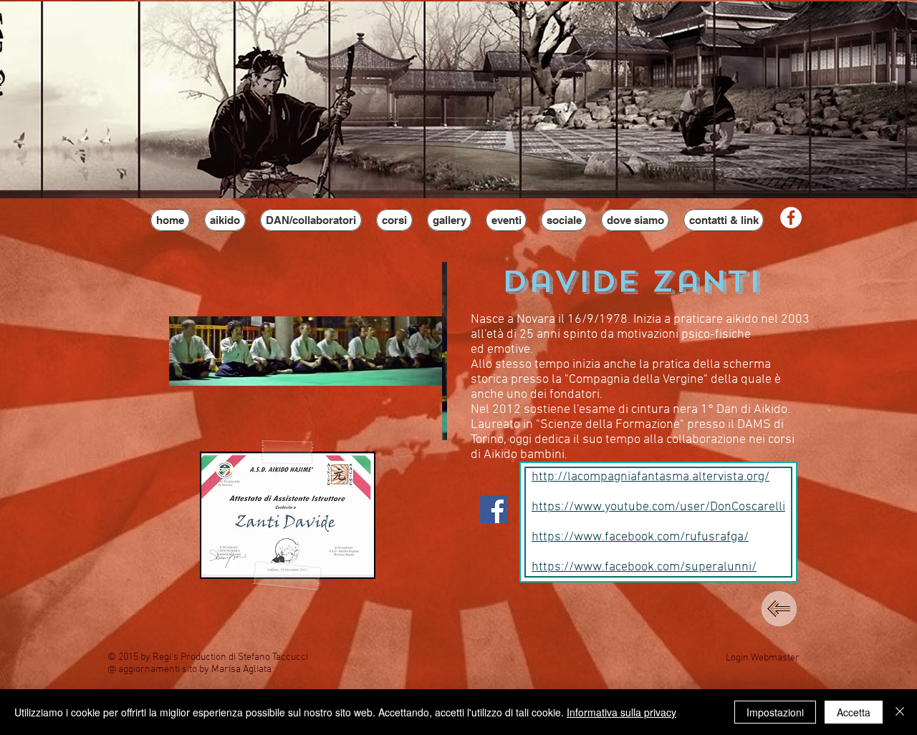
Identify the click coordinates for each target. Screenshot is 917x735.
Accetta (853, 712)
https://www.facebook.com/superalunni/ (644, 567)
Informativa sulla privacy (621, 712)
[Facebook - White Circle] (791, 217)
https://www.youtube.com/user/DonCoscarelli (658, 507)
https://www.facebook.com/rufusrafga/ (640, 537)
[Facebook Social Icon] (494, 509)
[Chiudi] (899, 712)
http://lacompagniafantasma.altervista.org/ (650, 477)
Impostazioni (775, 712)
